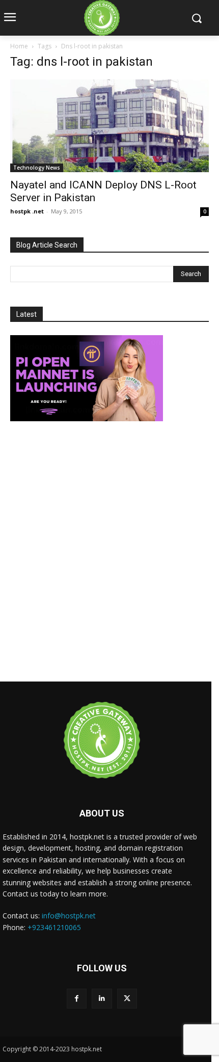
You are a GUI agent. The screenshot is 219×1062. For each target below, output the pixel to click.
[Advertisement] (109, 552)
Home (19, 46)
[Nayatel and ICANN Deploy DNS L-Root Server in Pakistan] (109, 125)
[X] (127, 999)
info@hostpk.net (69, 915)
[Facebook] (77, 999)
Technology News (36, 167)
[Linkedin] (102, 999)
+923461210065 (54, 927)
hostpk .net (27, 211)
